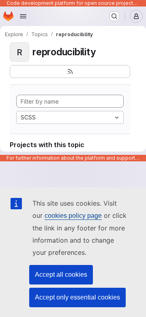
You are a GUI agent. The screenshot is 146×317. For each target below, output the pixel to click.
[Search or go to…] (114, 16)
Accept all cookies (61, 274)
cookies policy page (73, 215)
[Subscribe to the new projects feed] (70, 71)
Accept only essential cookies (77, 297)
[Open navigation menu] (23, 16)
